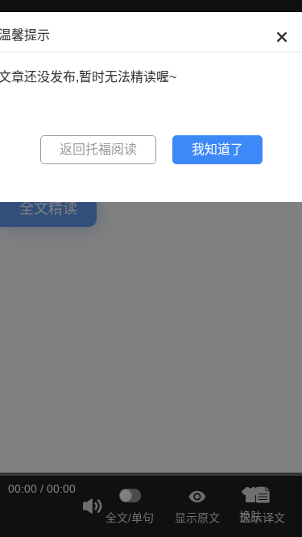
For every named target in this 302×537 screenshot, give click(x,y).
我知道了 (217, 149)
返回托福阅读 (98, 149)
